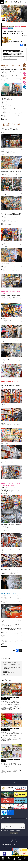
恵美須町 (5, 26)
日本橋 (11, 26)
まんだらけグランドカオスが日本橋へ (11, 50)
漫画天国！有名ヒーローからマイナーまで (12, 54)
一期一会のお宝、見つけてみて (10, 59)
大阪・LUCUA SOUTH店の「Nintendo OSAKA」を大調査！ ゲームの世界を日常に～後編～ (10, 702)
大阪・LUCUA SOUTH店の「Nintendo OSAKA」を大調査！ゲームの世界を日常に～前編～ (11, 733)
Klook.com (4, 119)
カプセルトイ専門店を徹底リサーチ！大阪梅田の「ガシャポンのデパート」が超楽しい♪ (11, 764)
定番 (3, 697)
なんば (23, 26)
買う (3, 699)
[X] (24, 45)
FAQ (14, 844)
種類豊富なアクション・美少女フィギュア (12, 53)
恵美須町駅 (3, 98)
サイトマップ (20, 846)
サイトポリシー (4, 846)
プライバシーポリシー (7, 830)
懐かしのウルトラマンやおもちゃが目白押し (13, 51)
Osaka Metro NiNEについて (7, 844)
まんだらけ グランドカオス (10, 662)
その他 (13, 24)
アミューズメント (6, 759)
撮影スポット (15, 697)
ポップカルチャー (6, 24)
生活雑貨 (8, 697)
